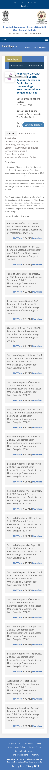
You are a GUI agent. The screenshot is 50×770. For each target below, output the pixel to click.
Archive (35, 755)
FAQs (14, 3)
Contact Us (32, 3)
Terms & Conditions (19, 755)
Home (26, 47)
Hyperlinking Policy (16, 747)
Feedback (22, 3)
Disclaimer (28, 743)
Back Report (13, 59)
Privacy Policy (35, 747)
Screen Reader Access (24, 751)
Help (39, 743)
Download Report (33, 124)
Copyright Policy (13, 743)
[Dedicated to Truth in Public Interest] (5, 17)
